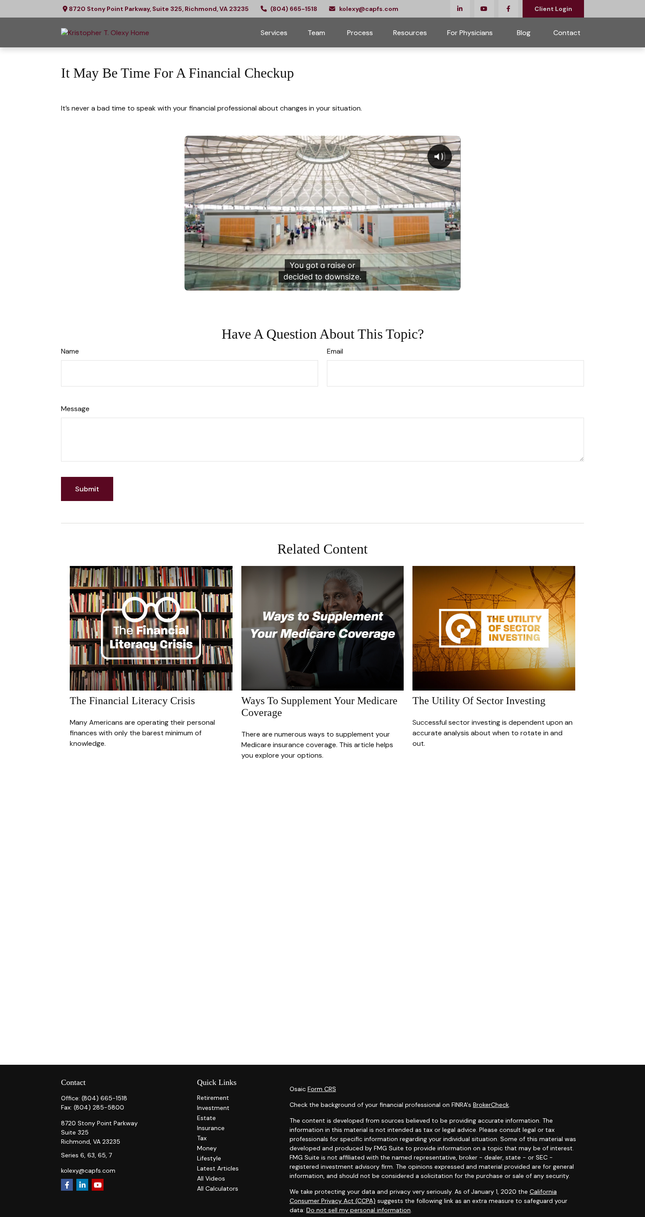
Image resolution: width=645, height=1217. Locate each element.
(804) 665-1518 (293, 9)
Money (207, 1148)
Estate (206, 1118)
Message (75, 408)
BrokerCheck (491, 1105)
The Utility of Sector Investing (478, 700)
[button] (274, 32)
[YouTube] (484, 9)
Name (70, 351)
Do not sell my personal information (358, 1210)
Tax (202, 1138)
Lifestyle (209, 1158)
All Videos (211, 1178)
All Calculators (217, 1188)
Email (335, 351)
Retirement (213, 1098)
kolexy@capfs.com (368, 9)
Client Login (553, 9)
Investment (213, 1108)
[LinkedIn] (460, 9)
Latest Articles (218, 1168)
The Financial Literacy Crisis (132, 700)
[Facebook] (508, 9)
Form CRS (322, 1089)
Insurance (211, 1128)
